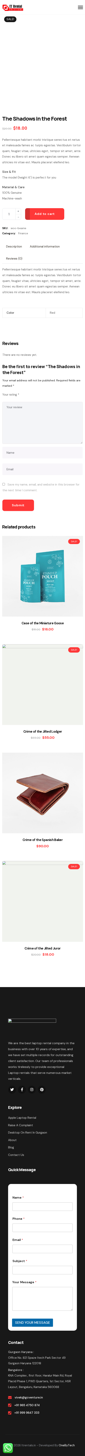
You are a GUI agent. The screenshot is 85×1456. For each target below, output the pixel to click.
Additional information (45, 246)
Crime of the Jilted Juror (42, 948)
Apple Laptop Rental (22, 1118)
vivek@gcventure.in (29, 1397)
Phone (18, 1219)
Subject (19, 1261)
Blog (11, 1147)
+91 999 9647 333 (26, 1413)
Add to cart (45, 214)
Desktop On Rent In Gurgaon (27, 1133)
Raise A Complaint (20, 1125)
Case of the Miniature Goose (43, 623)
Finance (23, 233)
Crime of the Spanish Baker (43, 840)
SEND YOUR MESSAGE (32, 1322)
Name (18, 1197)
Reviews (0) (14, 259)
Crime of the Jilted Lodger (42, 731)
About (12, 1140)
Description (14, 246)
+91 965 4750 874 (27, 1405)
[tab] (14, 246)
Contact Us (16, 1155)
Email (17, 1240)
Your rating (10, 395)
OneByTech (67, 1445)
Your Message (24, 1282)
